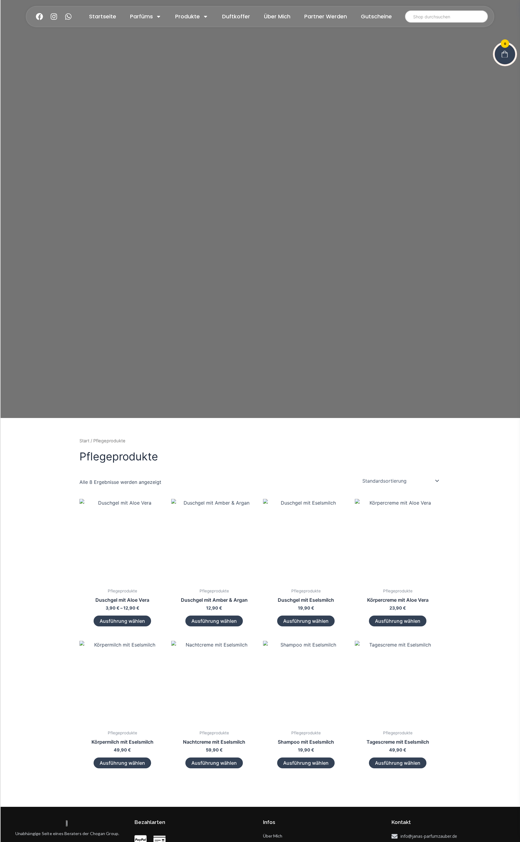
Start (84, 441)
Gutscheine (376, 16)
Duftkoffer (236, 16)
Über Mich (277, 16)
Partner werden (325, 16)
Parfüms (141, 16)
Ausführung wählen (122, 621)
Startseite (102, 16)
